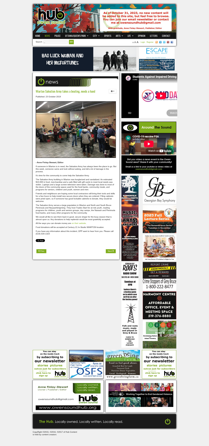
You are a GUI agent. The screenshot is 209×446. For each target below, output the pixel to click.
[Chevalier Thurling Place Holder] (84, 59)
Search (39, 42)
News (47, 36)
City (95, 36)
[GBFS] (129, 218)
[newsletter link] (50, 364)
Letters (153, 36)
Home (37, 36)
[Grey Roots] (159, 219)
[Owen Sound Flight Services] (86, 364)
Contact (166, 36)
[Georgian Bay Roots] (129, 305)
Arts (118, 36)
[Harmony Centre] (159, 305)
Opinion (141, 36)
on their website (78, 223)
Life (129, 36)
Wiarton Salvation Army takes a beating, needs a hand (65, 91)
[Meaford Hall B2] (157, 64)
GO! (71, 42)
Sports (107, 36)
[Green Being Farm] (122, 364)
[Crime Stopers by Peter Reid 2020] (159, 276)
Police (57, 36)
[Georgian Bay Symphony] (159, 189)
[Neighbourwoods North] (159, 334)
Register (150, 42)
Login (143, 42)
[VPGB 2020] (140, 395)
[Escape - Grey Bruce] (157, 53)
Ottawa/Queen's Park (75, 36)
